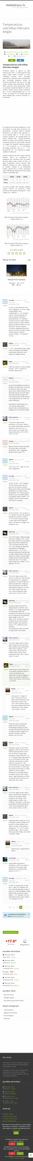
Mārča (13, 689)
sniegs (16, 52)
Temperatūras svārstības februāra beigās (15, 65)
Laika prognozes (10, 54)
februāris (12, 52)
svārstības (25, 52)
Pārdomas (7, 1018)
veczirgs (11, 300)
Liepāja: (9, 972)
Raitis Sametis (13, 417)
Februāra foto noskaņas (16, 280)
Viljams (11, 459)
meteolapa (26, 54)
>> (28, 907)
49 (19, 54)
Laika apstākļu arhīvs (10, 1121)
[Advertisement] (16, 13)
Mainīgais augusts (9, 998)
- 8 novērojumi (25, 361)
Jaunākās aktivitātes (11, 951)
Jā (20, 1144)
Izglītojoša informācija (10, 1013)
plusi (21, 52)
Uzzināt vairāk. (16, 1130)
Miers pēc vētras (9, 955)
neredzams (12, 858)
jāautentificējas (18, 916)
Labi (16, 1133)
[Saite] (16, 270)
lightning (12, 532)
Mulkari (11, 378)
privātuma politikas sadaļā (16, 1158)
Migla (10, 361)
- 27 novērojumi (21, 441)
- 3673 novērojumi (24, 532)
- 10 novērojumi (24, 858)
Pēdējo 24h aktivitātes (10, 1118)
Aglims (11, 343)
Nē (12, 1144)
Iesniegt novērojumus (10, 932)
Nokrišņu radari (8, 1114)
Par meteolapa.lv (9, 1015)
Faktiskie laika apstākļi (10, 1116)
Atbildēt (5, 305)
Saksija (11, 441)
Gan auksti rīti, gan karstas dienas (14, 1000)
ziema (8, 52)
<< (10, 907)
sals (19, 52)
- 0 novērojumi (22, 343)
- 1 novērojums (26, 417)
